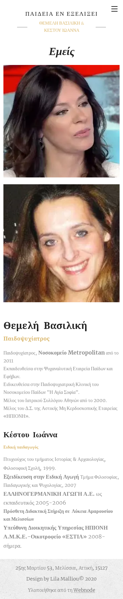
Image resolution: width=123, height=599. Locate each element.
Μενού (114, 8)
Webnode (84, 590)
